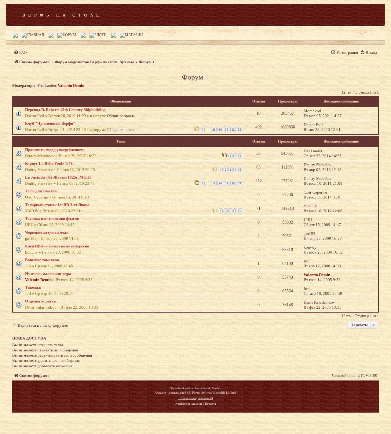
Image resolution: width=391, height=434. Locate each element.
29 (213, 130)
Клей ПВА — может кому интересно (57, 246)
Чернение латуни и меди (46, 232)
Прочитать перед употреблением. (55, 149)
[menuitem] (20, 52)
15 (226, 183)
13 (213, 183)
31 (226, 130)
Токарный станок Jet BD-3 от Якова (57, 204)
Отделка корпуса (40, 301)
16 (233, 183)
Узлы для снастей (41, 191)
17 (239, 183)
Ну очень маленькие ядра (48, 273)
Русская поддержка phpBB (195, 398)
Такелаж (33, 287)
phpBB (184, 392)
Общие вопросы (121, 115)
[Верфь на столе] (60, 14)
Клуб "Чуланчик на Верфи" (50, 123)
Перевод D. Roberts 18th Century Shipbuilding (65, 109)
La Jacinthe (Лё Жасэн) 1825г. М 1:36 (58, 177)
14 (220, 183)
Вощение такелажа (42, 260)
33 (239, 130)
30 (220, 130)
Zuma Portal (202, 388)
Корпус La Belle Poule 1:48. (49, 163)
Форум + (195, 77)
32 (233, 130)
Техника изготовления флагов (52, 218)
